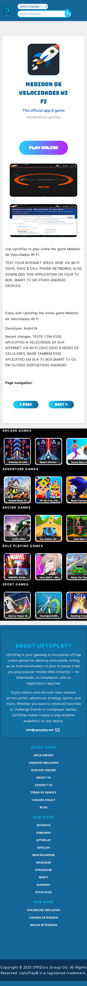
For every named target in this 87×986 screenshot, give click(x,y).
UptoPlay (43, 840)
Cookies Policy (43, 800)
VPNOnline (43, 870)
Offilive (43, 847)
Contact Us (43, 785)
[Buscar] (67, 13)
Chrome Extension (43, 917)
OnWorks (43, 833)
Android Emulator (43, 763)
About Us (43, 777)
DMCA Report (44, 755)
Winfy (43, 877)
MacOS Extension (43, 925)
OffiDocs (44, 825)
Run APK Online (43, 770)
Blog (44, 807)
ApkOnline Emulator (43, 910)
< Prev (25, 404)
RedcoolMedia (43, 855)
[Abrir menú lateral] (7, 10)
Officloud (43, 892)
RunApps (43, 885)
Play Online (43, 147)
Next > (61, 404)
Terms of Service (43, 792)
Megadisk (43, 862)
